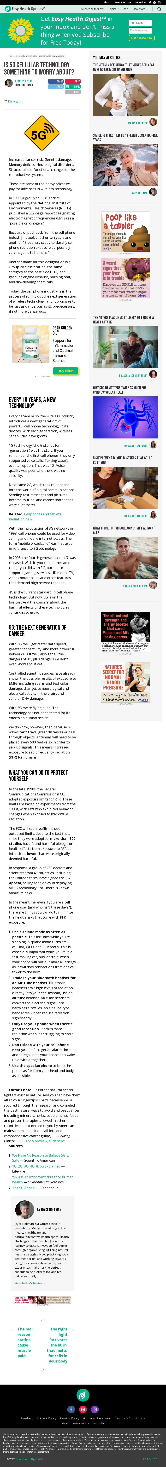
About (107, 2)
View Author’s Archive (30, 1283)
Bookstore (139, 9)
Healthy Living (23, 81)
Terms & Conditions (130, 1418)
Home (11, 55)
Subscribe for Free (92, 9)
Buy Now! (66, 371)
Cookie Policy (69, 1418)
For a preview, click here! (45, 1141)
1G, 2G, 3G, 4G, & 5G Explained (36, 1166)
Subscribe (140, 2)
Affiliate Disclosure (97, 1418)
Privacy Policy (46, 1418)
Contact (27, 1418)
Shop (125, 9)
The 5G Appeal (24, 1188)
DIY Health (15, 101)
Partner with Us (123, 2)
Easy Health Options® (29, 1459)
